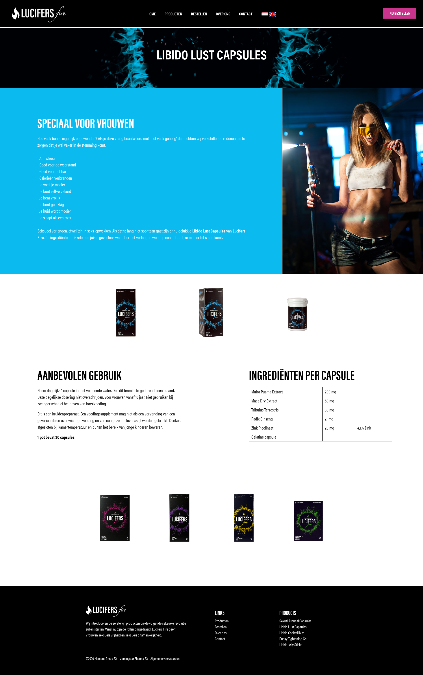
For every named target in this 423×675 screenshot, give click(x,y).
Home (151, 14)
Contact (245, 14)
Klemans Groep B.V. (106, 658)
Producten (173, 14)
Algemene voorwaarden (165, 658)
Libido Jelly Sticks (290, 644)
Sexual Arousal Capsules (295, 620)
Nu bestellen (400, 13)
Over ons (223, 14)
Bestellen (199, 14)
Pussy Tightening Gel (293, 638)
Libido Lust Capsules (293, 626)
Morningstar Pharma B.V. (133, 658)
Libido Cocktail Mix (291, 632)
